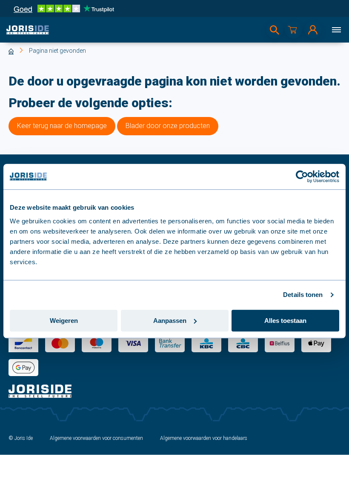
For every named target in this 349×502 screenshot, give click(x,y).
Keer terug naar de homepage (62, 126)
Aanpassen (169, 320)
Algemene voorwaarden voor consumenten (96, 438)
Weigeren (64, 320)
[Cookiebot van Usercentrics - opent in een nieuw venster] (302, 176)
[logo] (27, 30)
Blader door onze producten (168, 126)
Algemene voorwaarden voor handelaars (203, 438)
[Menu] (336, 30)
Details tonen (303, 294)
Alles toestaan (285, 320)
